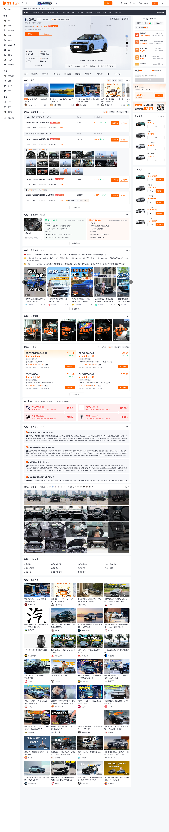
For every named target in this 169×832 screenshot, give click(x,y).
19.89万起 (150, 123)
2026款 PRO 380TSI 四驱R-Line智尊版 (40, 195)
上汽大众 (46, 8)
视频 (58, 12)
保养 (104, 12)
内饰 (76, 66)
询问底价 (36, 401)
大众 (40, 8)
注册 (162, 3)
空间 (84, 66)
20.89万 (96, 195)
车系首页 (27, 12)
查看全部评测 (76, 309)
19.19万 (96, 179)
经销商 (97, 12)
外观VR (101, 66)
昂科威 (149, 132)
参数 (28, 127)
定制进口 (51, 401)
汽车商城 (118, 12)
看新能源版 (44, 19)
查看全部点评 (76, 243)
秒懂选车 (80, 12)
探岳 (149, 120)
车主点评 (66, 12)
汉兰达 (149, 219)
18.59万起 (150, 156)
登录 (155, 3)
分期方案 (45, 34)
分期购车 (89, 12)
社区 (110, 12)
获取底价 (31, 34)
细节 (91, 66)
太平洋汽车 (25, 8)
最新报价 (51, 12)
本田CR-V (150, 154)
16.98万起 (150, 145)
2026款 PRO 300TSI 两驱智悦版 (37, 122)
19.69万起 (150, 134)
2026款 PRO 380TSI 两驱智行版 (37, 139)
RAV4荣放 (151, 143)
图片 (43, 12)
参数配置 (36, 12)
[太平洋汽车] (11, 3)
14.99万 (96, 122)
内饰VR (111, 66)
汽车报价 (34, 8)
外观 (69, 66)
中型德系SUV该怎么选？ (59, 676)
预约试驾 (59, 401)
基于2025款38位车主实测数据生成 (74, 220)
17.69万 (96, 139)
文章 (73, 12)
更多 (127, 80)
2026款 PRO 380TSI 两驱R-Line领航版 (40, 179)
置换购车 (66, 401)
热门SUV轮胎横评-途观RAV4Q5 (35, 650)
